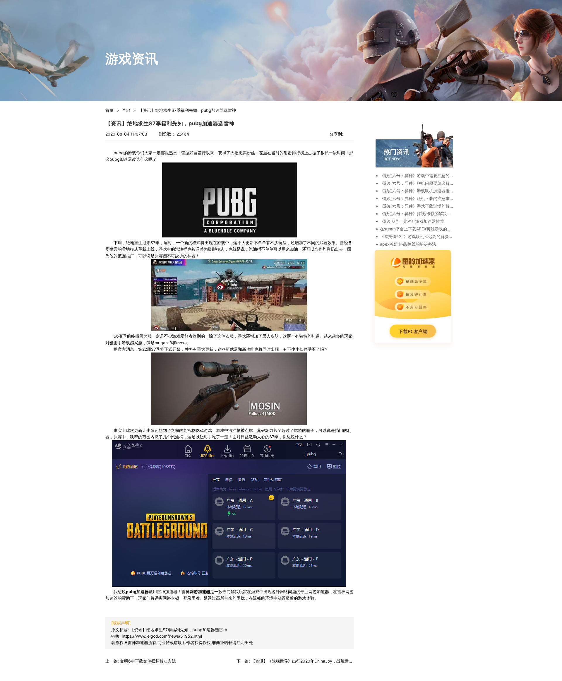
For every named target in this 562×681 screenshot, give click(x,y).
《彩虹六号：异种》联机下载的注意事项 (416, 198)
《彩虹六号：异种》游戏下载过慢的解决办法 (416, 205)
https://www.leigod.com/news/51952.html (162, 636)
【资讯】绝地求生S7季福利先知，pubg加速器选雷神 (178, 629)
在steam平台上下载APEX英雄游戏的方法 (416, 228)
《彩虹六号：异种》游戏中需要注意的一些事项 (416, 175)
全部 (126, 110)
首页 (109, 110)
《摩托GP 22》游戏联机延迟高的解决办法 (416, 236)
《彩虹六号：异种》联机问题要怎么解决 (416, 183)
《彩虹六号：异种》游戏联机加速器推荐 (416, 190)
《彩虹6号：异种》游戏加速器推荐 (412, 221)
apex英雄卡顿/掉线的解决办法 (408, 244)
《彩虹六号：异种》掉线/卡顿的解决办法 (416, 213)
